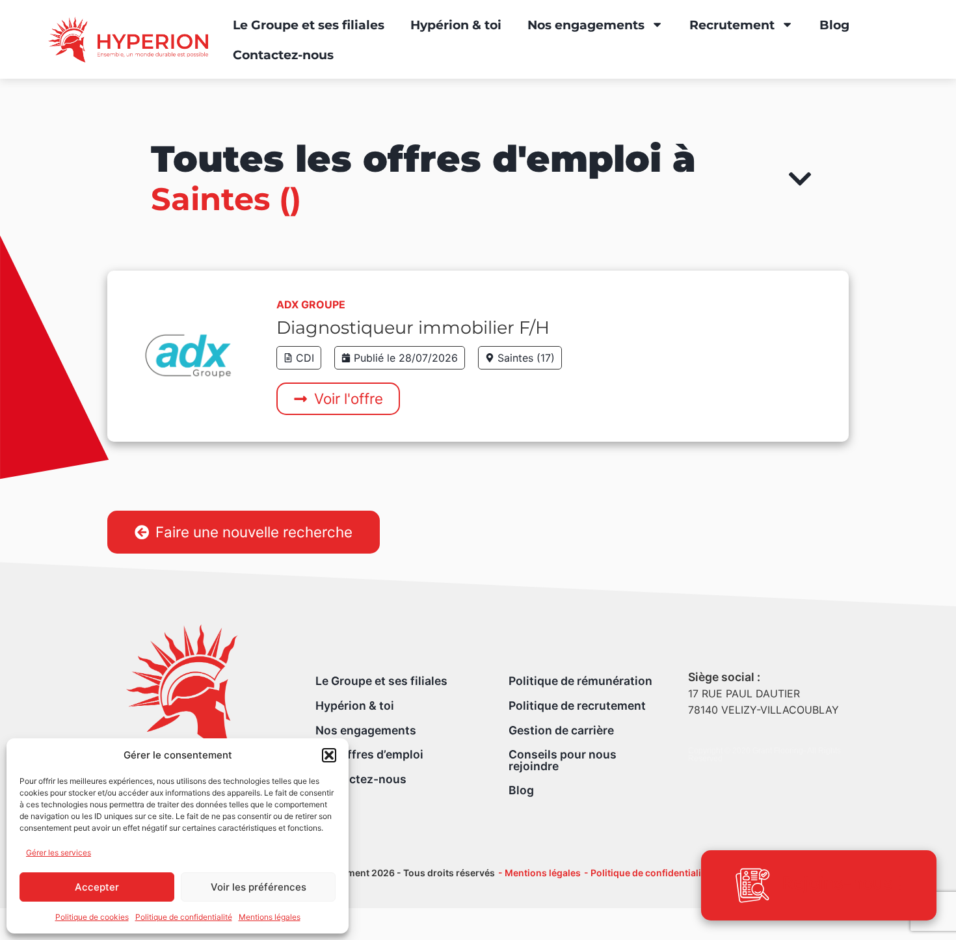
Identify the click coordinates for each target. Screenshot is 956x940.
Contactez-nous (283, 54)
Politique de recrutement (577, 705)
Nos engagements (585, 25)
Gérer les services (58, 852)
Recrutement (732, 25)
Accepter (97, 887)
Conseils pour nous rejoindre (563, 760)
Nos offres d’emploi (369, 754)
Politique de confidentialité (183, 917)
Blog (834, 25)
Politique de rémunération (580, 681)
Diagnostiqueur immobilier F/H (413, 327)
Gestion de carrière (561, 730)
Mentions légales (269, 917)
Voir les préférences (258, 887)
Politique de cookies (92, 917)
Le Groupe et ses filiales (308, 25)
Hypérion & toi (455, 25)
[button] (329, 755)
